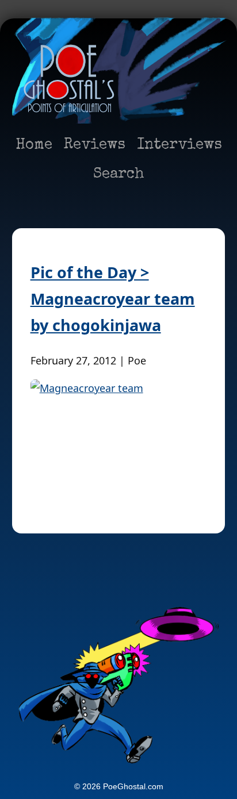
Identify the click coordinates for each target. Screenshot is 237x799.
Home (34, 145)
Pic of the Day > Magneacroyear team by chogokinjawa (112, 299)
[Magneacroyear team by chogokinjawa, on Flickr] (118, 438)
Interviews (179, 145)
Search (118, 174)
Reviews (94, 145)
